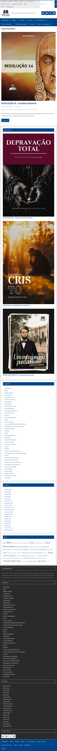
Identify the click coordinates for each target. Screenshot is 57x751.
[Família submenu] (18, 1)
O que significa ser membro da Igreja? (15, 453)
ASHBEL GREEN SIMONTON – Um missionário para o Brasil (18, 375)
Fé (21, 552)
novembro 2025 (9, 510)
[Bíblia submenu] (12, 1)
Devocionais (8, 109)
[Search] (56, 4)
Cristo (31, 542)
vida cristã (41, 561)
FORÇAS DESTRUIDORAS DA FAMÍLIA (15, 424)
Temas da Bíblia (9, 473)
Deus (47, 542)
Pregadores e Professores (12, 464)
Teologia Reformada (12, 561)
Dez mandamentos (44, 547)
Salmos (21, 558)
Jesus (50, 552)
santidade (27, 558)
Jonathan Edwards (9, 556)
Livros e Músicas (9, 442)
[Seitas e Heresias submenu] (46, 741)
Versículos (8, 478)
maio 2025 (8, 523)
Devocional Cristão (21, 547)
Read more (5, 120)
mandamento (31, 555)
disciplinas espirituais (16, 549)
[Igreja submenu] (23, 1)
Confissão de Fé (9, 397)
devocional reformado (34, 546)
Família (7, 415)
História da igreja (18, 109)
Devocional (8, 546)
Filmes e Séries (9, 422)
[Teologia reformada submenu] (22, 4)
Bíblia (3, 109)
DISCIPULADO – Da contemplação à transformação (16, 305)
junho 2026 (8, 494)
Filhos (6, 420)
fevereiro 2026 (9, 503)
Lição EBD (7, 437)
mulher (36, 555)
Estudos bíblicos (9, 413)
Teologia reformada (10, 475)
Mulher (7, 446)
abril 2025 (7, 525)
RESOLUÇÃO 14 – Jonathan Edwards (18, 103)
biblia (4, 543)
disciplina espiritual (7, 549)
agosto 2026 (8, 489)
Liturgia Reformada (10, 440)
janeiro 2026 (8, 505)
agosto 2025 (8, 516)
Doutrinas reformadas (11, 411)
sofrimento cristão (41, 558)
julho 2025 (8, 518)
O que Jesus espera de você (13, 451)
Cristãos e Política (10, 399)
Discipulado (8, 404)
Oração (7, 455)
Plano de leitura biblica (11, 460)
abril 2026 (7, 498)
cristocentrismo (38, 543)
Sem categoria (9, 469)
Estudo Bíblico (42, 549)
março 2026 (8, 501)
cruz (44, 543)
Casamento (8, 395)
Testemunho (23, 561)
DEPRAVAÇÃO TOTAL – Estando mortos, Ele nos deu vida (17, 217)
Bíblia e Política (9, 393)
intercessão (45, 552)
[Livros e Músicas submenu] (45, 20)
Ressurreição (17, 558)
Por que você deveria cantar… (13, 462)
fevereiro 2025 (9, 530)
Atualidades (8, 388)
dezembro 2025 (9, 507)
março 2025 (8, 527)
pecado (45, 555)
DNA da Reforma (9, 408)
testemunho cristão (32, 561)
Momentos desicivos (11, 444)
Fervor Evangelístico (10, 417)
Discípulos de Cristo (10, 406)
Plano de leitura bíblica (8, 558)
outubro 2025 (8, 512)
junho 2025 (8, 521)
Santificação (34, 558)
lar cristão (18, 555)
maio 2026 (8, 496)
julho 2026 (8, 492)
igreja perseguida (37, 553)
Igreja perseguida (10, 435)
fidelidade (15, 552)
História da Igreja (27, 553)
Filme (19, 552)
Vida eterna (48, 561)
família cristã (10, 552)
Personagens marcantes (30, 109)
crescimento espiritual (23, 543)
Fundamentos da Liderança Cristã (14, 426)
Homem (7, 431)
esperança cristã (33, 549)
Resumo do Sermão (10, 466)
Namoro (7, 449)
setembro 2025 (9, 514)
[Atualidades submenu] (7, 1)
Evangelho (50, 549)
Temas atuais (8, 471)
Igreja (6, 433)
